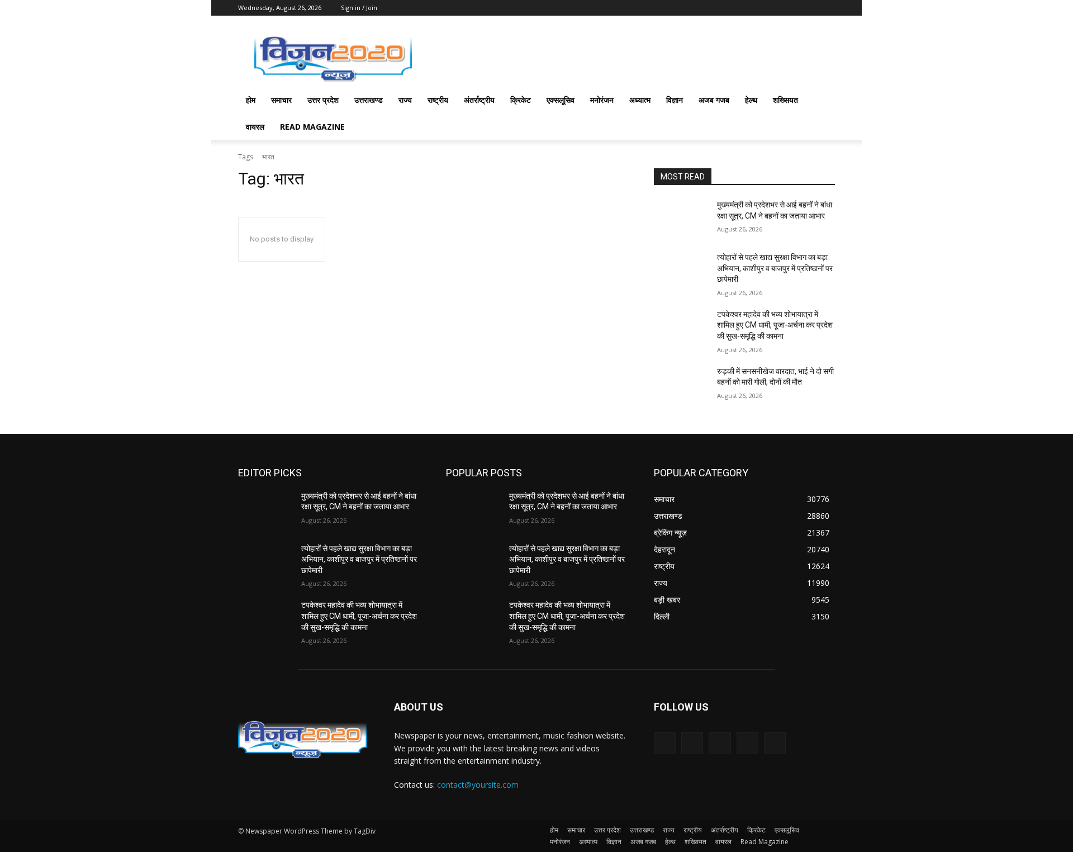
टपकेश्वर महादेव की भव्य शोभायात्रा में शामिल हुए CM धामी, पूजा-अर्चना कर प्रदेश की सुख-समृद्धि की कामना (775, 325)
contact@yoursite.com (478, 784)
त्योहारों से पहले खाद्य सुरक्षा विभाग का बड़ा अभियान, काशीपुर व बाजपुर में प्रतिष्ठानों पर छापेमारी (775, 268)
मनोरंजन (602, 99)
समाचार (281, 99)
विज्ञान (674, 99)
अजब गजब (714, 99)
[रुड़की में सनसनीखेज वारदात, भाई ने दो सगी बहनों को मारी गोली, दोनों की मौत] (681, 385)
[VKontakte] (775, 743)
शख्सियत (785, 99)
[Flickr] (719, 743)
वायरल (255, 126)
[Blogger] (665, 743)
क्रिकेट (520, 99)
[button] (821, 101)
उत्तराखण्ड (368, 99)
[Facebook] (692, 743)
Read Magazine (312, 126)
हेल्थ (751, 99)
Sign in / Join (359, 7)
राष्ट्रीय (438, 99)
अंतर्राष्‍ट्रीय (479, 99)
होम (250, 99)
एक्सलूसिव (561, 99)
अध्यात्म (640, 99)
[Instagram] (747, 743)
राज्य (405, 99)
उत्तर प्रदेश (323, 99)
